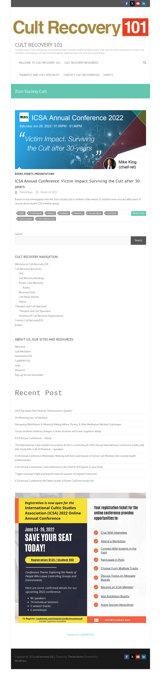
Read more (139, 213)
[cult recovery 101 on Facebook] (126, 3)
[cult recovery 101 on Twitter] (132, 3)
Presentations (44, 174)
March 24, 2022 (48, 192)
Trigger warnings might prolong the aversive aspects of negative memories (56, 474)
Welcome (20, 346)
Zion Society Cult (46, 218)
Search (18, 234)
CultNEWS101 (22, 360)
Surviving (111, 213)
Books (19, 174)
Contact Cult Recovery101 (82, 75)
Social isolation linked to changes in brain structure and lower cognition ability (58, 431)
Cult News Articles (29, 297)
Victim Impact (25, 218)
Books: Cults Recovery (31, 283)
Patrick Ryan (26, 192)
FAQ (21, 273)
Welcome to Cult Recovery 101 (39, 62)
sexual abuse (95, 213)
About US (20, 370)
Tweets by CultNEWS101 (80, 634)
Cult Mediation (23, 351)
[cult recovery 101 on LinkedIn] (143, 3)
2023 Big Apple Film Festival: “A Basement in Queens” (44, 410)
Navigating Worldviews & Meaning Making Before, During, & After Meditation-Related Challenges (68, 424)
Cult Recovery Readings (31, 278)
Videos (22, 301)
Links (17, 365)
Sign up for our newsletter (29, 375)
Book (21, 213)
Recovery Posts (27, 292)
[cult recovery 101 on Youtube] (138, 3)
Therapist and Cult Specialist (39, 75)
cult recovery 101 (39, 44)
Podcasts (64, 213)
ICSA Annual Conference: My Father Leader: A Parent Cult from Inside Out (54, 480)
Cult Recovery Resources (81, 62)
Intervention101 (23, 356)
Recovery (79, 213)
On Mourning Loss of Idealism (31, 417)
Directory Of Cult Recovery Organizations (41, 315)
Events (108, 75)
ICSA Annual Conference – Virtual (33, 438)
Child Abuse (35, 213)
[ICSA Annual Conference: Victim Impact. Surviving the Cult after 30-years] (80, 139)
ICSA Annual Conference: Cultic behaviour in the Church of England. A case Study (59, 467)
